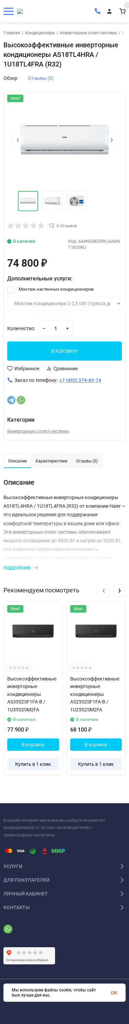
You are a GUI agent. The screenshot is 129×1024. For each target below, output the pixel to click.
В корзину (33, 744)
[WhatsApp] (21, 400)
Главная (11, 33)
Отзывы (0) (41, 78)
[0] (122, 11)
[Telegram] (11, 400)
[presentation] (17, 140)
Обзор (10, 78)
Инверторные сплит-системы (88, 33)
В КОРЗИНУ (64, 351)
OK (114, 993)
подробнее (17, 567)
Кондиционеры (40, 33)
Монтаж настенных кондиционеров (56, 289)
